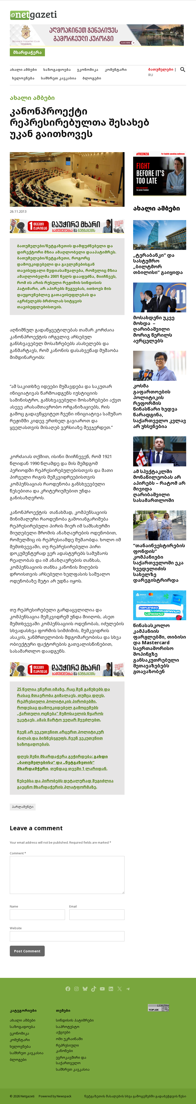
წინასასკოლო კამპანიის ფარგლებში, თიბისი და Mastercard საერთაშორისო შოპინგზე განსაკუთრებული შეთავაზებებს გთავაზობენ (159, 648)
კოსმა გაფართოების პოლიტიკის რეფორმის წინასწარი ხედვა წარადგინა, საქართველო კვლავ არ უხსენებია (159, 405)
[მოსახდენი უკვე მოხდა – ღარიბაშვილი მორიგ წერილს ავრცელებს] (159, 298)
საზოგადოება (57, 69)
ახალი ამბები (23, 69)
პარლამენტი (22, 807)
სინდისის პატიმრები (75, 1020)
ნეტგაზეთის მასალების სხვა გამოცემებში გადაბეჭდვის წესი (135, 1096)
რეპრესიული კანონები (67, 1048)
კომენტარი (116, 69)
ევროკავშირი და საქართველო (71, 1060)
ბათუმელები (160, 69)
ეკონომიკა (87, 69)
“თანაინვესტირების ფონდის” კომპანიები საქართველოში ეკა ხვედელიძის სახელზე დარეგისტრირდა (159, 562)
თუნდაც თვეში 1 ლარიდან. (78, 768)
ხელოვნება (23, 78)
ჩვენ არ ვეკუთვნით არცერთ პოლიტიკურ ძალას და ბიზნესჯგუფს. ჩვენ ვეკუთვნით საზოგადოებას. (60, 738)
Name (14, 906)
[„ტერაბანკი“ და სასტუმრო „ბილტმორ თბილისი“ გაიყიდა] (159, 236)
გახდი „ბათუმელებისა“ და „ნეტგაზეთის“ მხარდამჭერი (62, 762)
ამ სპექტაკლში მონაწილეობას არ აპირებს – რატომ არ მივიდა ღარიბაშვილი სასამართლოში (159, 485)
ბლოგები (91, 78)
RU (150, 74)
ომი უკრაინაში (69, 1039)
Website (16, 928)
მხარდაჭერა (27, 52)
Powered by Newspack (55, 1096)
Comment (18, 853)
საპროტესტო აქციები (67, 1029)
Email (73, 906)
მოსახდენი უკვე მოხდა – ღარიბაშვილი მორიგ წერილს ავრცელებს (153, 329)
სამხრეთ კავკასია (58, 78)
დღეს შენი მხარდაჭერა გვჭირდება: (55, 756)
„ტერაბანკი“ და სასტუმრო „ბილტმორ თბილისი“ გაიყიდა (158, 264)
